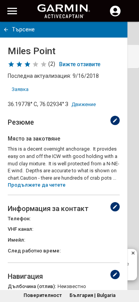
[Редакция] (115, 120)
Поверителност (43, 295)
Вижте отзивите (79, 64)
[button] (129, 267)
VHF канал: (20, 229)
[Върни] (6, 30)
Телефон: (19, 218)
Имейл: (16, 240)
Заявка (20, 89)
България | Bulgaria (92, 295)
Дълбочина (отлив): (32, 286)
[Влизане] (115, 15)
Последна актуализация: (39, 76)
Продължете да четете (37, 185)
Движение (83, 104)
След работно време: (34, 251)
